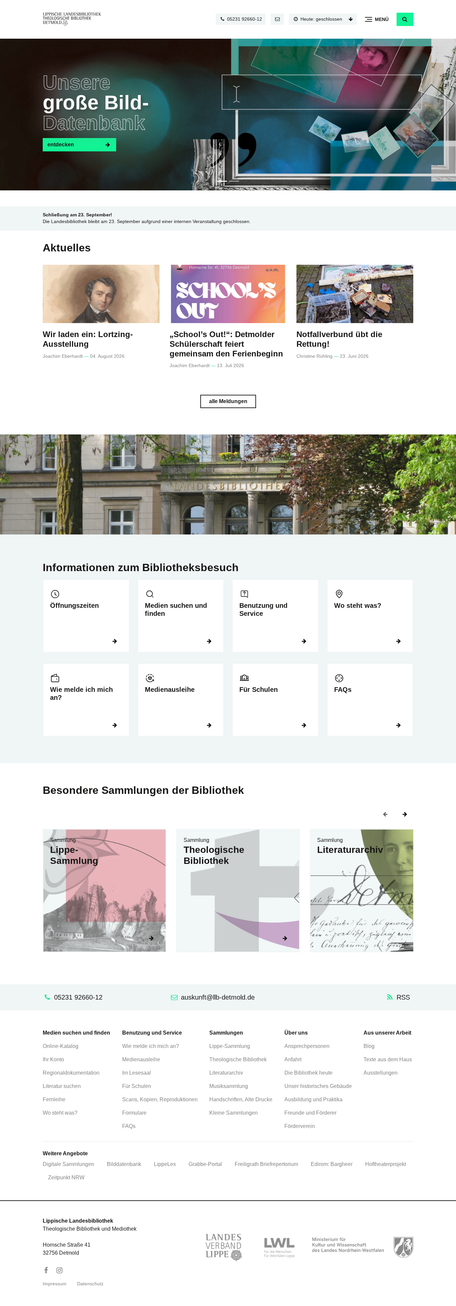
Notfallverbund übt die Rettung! (339, 339)
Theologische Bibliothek (214, 855)
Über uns (296, 1033)
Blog (369, 1046)
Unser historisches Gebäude (318, 1086)
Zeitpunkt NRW (66, 1177)
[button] (405, 19)
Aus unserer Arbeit (387, 1033)
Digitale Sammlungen (68, 1164)
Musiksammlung (228, 1086)
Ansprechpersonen (306, 1046)
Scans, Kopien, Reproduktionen (160, 1099)
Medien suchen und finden (176, 609)
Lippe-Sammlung (74, 855)
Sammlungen (226, 1033)
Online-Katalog (60, 1046)
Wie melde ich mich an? (81, 693)
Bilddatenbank (124, 1164)
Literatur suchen (62, 1086)
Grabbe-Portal (205, 1164)
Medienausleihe (170, 689)
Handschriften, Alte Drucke (240, 1099)
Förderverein (299, 1126)
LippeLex (165, 1164)
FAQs (343, 689)
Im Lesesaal (136, 1073)
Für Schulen (258, 689)
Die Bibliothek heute (308, 1073)
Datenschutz (90, 1283)
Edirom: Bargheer (332, 1164)
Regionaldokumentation (71, 1073)
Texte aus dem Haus (388, 1059)
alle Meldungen (228, 401)
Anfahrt (292, 1059)
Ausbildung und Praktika (313, 1099)
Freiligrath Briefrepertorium (266, 1164)
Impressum (54, 1283)
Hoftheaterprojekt (385, 1164)
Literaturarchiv (350, 850)
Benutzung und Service (263, 609)
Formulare (134, 1113)
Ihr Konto (53, 1059)
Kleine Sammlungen (233, 1113)
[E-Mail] (277, 19)
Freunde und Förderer (310, 1113)
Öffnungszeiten (74, 605)
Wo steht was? (357, 605)
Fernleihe (54, 1099)
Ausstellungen (381, 1073)
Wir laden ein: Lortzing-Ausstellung (88, 339)
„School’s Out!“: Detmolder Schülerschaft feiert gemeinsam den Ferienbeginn (226, 344)
